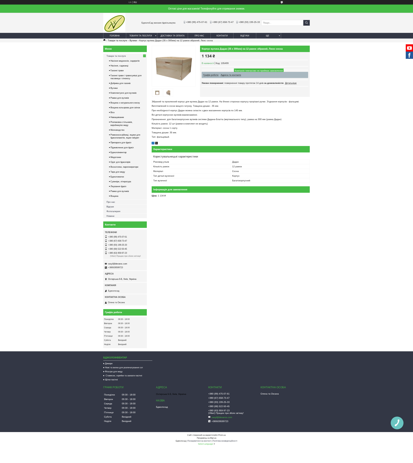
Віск (113, 112)
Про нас (199, 35)
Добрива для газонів (121, 83)
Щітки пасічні (111, 379)
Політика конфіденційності (225, 441)
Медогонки (116, 157)
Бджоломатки (117, 176)
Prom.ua (222, 435)
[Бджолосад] (114, 31)
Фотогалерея (113, 211)
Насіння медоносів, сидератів (125, 61)
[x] (156, 143)
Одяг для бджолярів (120, 162)
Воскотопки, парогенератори (124, 167)
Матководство (117, 130)
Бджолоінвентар (118, 152)
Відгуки (244, 35)
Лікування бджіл (118, 186)
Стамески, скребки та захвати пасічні (123, 375)
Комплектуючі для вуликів (123, 93)
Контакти (222, 35)
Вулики (133, 40)
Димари (108, 363)
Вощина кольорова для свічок (125, 107)
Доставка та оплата (173, 35)
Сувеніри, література (121, 181)
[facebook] (153, 143)
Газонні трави (117, 70)
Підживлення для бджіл (122, 147)
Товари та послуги (140, 35)
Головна (115, 35)
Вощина (114, 196)
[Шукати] (306, 23)
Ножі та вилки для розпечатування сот (124, 367)
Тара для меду (118, 172)
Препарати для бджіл (121, 142)
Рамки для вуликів (120, 98)
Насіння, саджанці (119, 65)
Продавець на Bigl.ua (206, 438)
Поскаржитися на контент (199, 441)
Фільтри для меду (114, 371)
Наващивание (117, 117)
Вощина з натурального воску (125, 103)
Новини (110, 216)
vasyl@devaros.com (117, 264)
